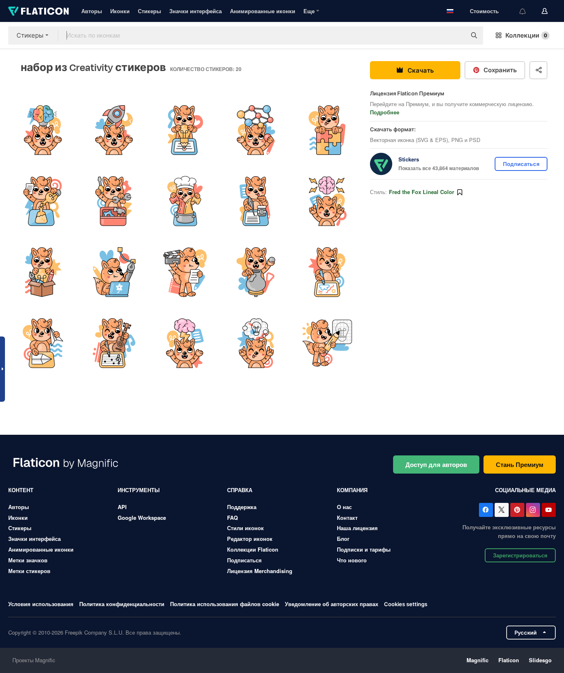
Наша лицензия (357, 528)
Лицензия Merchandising (259, 571)
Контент (20, 490)
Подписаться (244, 560)
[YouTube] (549, 510)
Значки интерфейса (195, 11)
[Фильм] (185, 272)
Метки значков (27, 560)
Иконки (120, 11)
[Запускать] (114, 130)
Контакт (347, 517)
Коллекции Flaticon (252, 549)
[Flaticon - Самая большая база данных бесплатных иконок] (38, 11)
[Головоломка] (327, 130)
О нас (344, 507)
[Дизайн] (256, 130)
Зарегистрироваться (520, 555)
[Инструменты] (114, 201)
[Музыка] (114, 343)
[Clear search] (456, 35)
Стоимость (484, 11)
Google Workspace (142, 517)
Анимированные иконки (262, 11)
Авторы (91, 11)
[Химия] (185, 201)
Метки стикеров (29, 571)
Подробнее (384, 112)
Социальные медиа (525, 490)
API (122, 507)
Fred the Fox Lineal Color (421, 192)
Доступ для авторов (436, 464)
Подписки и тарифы (364, 549)
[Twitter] (502, 510)
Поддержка (241, 507)
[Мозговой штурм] (185, 343)
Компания (352, 490)
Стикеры (149, 11)
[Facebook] (486, 510)
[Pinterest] (517, 510)
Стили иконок (245, 528)
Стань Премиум (519, 464)
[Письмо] (256, 201)
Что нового (352, 560)
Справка (239, 490)
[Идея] (43, 130)
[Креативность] (43, 201)
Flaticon (508, 660)
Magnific (477, 660)
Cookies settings (405, 604)
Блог (343, 539)
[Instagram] (533, 510)
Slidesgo (540, 660)
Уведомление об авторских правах (331, 604)
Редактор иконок (250, 539)
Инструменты (139, 490)
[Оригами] (43, 343)
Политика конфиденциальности (121, 604)
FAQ (232, 517)
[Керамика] (256, 272)
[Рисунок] (327, 272)
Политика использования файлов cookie (224, 604)
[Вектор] (114, 272)
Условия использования (40, 604)
